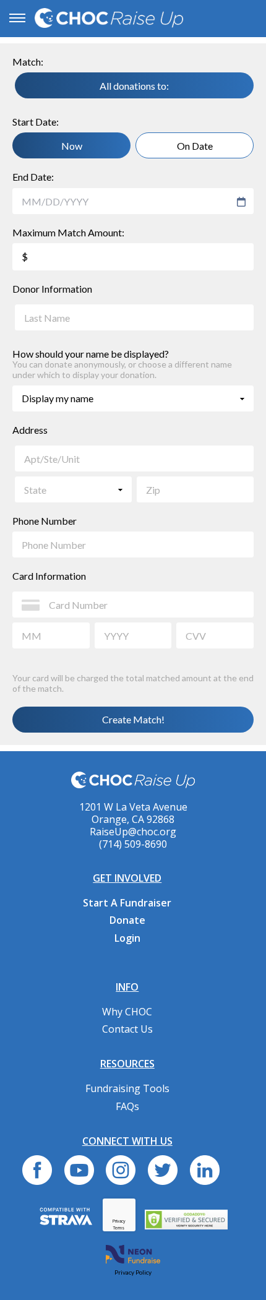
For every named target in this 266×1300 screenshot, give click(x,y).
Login (127, 938)
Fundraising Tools (127, 1088)
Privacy (119, 1221)
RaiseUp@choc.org (133, 831)
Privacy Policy (133, 1272)
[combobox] (127, 202)
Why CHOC (127, 1011)
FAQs (127, 1106)
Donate (127, 920)
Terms (118, 1228)
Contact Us (127, 1029)
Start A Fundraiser (127, 903)
